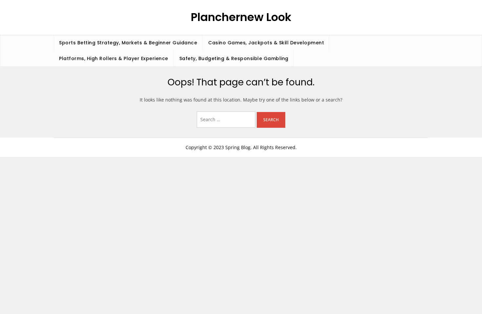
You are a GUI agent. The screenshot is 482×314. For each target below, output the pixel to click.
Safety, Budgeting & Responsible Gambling (234, 58)
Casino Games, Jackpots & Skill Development (266, 42)
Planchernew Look (241, 17)
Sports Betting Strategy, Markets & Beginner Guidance (128, 42)
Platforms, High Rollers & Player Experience (113, 58)
